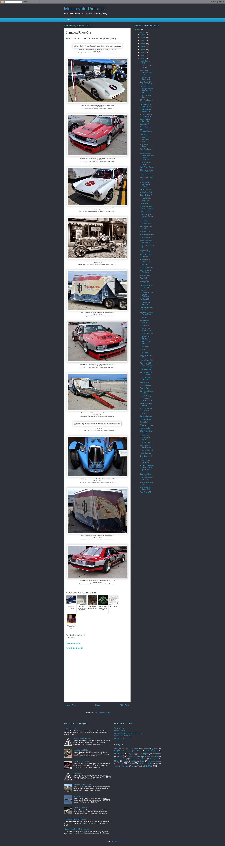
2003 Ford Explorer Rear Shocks (146, 101)
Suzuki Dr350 (144, 124)
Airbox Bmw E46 (145, 127)
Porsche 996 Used (146, 450)
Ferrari (129, 751)
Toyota (131, 763)
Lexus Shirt (144, 203)
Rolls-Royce (151, 761)
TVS (157, 763)
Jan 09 (143, 35)
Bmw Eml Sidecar (146, 237)
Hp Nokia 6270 (145, 135)
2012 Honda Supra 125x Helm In (146, 171)
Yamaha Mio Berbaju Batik (145, 251)
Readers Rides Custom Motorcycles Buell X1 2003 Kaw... (145, 339)
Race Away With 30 (146, 492)
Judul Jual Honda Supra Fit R (146, 404)
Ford (137, 751)
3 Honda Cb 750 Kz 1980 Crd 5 (146, 287)
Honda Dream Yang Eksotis (146, 67)
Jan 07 (143, 41)
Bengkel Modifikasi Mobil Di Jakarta (146, 207)
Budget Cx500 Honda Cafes (145, 260)
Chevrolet (146, 749)
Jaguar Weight (78, 796)
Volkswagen (125, 766)
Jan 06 (143, 44)
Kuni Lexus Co (145, 428)
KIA (120, 756)
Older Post (124, 705)
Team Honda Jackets (144, 321)
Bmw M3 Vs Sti (70, 729)
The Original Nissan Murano (146, 228)
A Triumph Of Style (146, 425)
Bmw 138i (143, 221)
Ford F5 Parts (144, 388)
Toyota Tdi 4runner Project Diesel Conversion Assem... (146, 315)
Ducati (156, 749)
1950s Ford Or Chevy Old (145, 120)
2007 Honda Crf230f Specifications (147, 446)
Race (73, 637)
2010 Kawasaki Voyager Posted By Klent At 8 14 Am (146, 89)
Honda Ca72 (144, 264)
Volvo (133, 766)
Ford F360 (143, 278)
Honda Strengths (145, 453)
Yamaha (147, 765)
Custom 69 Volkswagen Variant (145, 139)
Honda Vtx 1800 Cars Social (145, 78)
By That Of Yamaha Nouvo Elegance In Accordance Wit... (147, 468)
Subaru (158, 761)
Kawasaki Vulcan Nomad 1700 (146, 241)
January (142, 32)
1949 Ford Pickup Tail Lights (146, 271)
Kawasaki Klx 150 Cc (80, 750)
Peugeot (125, 761)
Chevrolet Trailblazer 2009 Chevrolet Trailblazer (146, 293)
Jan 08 (143, 38)
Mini (157, 757)
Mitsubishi (117, 759)
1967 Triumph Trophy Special (146, 131)
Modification (133, 759)
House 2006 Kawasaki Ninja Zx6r (146, 72)
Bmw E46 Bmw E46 (147, 234)
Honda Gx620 (144, 346)
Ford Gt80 (143, 349)
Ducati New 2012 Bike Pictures (146, 369)
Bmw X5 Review (145, 385)
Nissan (116, 761)
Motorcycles (154, 759)
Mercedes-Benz (148, 756)
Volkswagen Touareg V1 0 (82, 738)
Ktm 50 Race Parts (146, 267)
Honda (118, 753)
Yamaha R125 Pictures (81, 761)
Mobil (124, 759)
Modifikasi (143, 759)
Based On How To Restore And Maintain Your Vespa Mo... (146, 197)
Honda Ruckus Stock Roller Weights (145, 184)
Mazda (138, 757)
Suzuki (120, 763)
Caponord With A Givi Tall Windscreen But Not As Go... (146, 476)
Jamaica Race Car (146, 416)
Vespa (116, 766)
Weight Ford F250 (146, 192)
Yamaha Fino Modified (144, 282)
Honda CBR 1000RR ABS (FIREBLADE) (128, 733)
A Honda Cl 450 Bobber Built (145, 110)
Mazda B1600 (144, 382)
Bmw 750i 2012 (145, 352)
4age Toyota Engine (147, 167)
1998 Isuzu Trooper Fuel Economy (146, 392)
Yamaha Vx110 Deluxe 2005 (145, 488)
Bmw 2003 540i (145, 231)
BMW (136, 749)
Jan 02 (143, 55)
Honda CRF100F (120, 731)
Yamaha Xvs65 (145, 275)
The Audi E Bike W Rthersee (146, 256)
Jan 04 (143, 50)
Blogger (116, 841)
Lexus (130, 757)
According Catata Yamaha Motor (146, 115)
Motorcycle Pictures (84, 8)
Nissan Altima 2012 (146, 333)
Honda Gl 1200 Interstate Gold (146, 329)
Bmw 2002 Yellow (146, 224)
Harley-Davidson (151, 751)
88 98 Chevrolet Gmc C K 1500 (146, 106)
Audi (115, 749)
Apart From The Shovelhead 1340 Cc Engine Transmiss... (147, 156)
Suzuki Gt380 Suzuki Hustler (146, 400)
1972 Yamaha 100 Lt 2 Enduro (146, 373)
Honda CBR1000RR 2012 (122, 736)
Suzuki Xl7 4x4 (145, 325)
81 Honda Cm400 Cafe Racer (146, 378)
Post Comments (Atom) (102, 713)
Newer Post (71, 705)
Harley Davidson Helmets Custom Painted (146, 216)
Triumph (141, 763)
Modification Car (145, 189)
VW (138, 766)
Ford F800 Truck (145, 442)
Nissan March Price (146, 360)
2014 (139, 30)
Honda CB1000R (120, 738)
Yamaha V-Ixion (119, 728)
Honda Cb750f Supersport (145, 462)
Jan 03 (143, 52)
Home (68, 20)
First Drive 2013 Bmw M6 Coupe (146, 364)
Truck (150, 763)
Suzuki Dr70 (144, 422)
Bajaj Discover (145, 211)
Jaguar (145, 754)
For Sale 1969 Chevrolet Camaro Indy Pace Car (145, 301)
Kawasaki (157, 754)
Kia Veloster (77, 773)
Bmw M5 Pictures (146, 175)
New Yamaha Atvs (146, 419)
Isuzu (138, 754)
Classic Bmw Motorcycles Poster (145, 437)
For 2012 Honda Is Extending (146, 409)
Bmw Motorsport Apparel (145, 163)
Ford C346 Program (146, 396)
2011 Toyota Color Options (146, 432)
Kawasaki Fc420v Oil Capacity (75, 819)
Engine (117, 751)
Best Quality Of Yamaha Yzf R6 (146, 83)
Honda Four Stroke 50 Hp (82, 785)
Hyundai (132, 754)
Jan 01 (143, 58)
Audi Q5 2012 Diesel (144, 145)
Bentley (129, 748)
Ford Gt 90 (143, 413)
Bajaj (122, 748)
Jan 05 (143, 47)
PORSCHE (134, 761)
